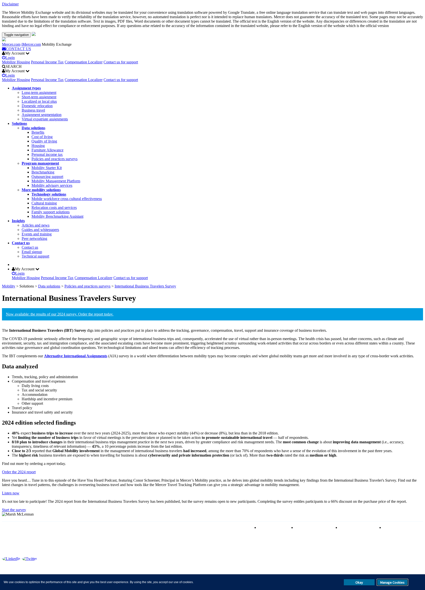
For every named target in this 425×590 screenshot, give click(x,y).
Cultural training (44, 203)
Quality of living (44, 141)
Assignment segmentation (41, 115)
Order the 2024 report (19, 472)
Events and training (37, 234)
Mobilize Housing (16, 62)
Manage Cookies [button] (392, 582)
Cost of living (42, 137)
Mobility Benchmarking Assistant (57, 216)
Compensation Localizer (84, 62)
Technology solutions (48, 194)
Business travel (33, 110)
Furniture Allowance (47, 150)
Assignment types (26, 88)
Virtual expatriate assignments (45, 119)
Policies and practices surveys (54, 159)
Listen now (10, 493)
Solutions (19, 123)
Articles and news (35, 225)
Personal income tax (47, 154)
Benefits (37, 132)
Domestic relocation (37, 106)
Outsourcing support (47, 176)
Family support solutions (50, 212)
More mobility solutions (41, 190)
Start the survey (14, 510)
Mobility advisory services (51, 185)
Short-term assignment (39, 97)
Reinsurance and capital (313, 527)
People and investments (358, 527)
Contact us (21, 243)
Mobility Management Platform (55, 181)
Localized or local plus (39, 101)
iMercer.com (31, 44)
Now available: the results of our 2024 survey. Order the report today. (59, 314)
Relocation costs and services (54, 207)
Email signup (32, 252)
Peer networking (34, 238)
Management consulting (402, 527)
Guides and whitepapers (40, 230)
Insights (18, 221)
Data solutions (33, 128)
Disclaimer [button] (10, 4)
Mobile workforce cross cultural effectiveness (66, 199)
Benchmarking (42, 172)
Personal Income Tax (47, 62)
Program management (40, 163)
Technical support (35, 256)
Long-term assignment (39, 92)
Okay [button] (359, 582)
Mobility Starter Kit (46, 168)
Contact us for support (121, 62)
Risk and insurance (273, 527)
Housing (38, 146)
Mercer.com (11, 44)
